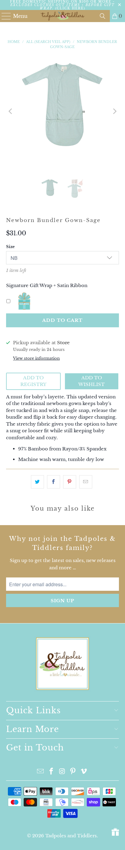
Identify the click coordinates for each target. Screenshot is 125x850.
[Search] (102, 16)
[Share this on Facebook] (53, 481)
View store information (36, 358)
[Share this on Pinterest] (69, 481)
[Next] (114, 111)
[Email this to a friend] (85, 481)
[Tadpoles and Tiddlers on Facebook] (51, 771)
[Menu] (3, 16)
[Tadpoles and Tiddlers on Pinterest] (73, 771)
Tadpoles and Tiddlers (71, 836)
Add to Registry (33, 381)
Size (10, 246)
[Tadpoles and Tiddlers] (62, 16)
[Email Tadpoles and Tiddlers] (40, 771)
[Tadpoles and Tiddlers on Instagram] (62, 771)
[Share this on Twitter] (37, 481)
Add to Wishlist (91, 381)
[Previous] (10, 111)
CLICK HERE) (71, 8)
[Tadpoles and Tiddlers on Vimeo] (84, 771)
